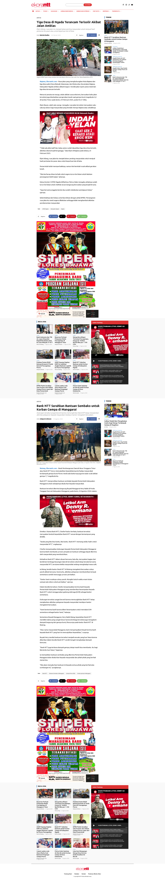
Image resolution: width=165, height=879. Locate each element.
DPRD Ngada (45, 209)
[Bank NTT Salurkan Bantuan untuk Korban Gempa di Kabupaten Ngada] (81, 354)
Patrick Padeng (40, 344)
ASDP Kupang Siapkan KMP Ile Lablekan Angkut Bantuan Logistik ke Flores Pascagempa (63, 364)
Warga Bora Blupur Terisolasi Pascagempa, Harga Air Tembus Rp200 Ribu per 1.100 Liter (81, 340)
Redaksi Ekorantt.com (42, 393)
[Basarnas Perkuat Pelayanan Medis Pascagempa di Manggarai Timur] (63, 329)
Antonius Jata (76, 393)
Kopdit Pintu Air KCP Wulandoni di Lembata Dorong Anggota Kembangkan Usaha (119, 60)
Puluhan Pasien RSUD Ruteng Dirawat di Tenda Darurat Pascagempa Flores (45, 364)
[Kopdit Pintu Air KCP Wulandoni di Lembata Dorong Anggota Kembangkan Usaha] (108, 59)
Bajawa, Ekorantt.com (48, 81)
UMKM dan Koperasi (117, 56)
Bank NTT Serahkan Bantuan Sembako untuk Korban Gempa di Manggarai (115, 39)
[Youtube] (132, 4)
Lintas (39, 18)
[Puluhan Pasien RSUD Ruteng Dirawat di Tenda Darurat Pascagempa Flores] (45, 354)
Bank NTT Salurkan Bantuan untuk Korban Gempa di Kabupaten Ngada (80, 364)
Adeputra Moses (108, 43)
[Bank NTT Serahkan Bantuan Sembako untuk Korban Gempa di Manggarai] (116, 27)
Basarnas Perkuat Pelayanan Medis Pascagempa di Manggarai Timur (61, 339)
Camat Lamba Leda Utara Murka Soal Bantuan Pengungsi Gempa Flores (61, 388)
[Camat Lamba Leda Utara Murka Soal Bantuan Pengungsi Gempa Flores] (63, 377)
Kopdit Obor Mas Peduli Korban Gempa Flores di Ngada (120, 69)
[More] (99, 35)
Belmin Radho (44, 35)
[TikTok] (129, 4)
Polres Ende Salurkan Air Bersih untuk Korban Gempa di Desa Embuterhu (81, 388)
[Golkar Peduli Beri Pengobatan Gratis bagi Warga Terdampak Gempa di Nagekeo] (108, 49)
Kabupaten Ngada (55, 209)
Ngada (62, 209)
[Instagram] (126, 4)
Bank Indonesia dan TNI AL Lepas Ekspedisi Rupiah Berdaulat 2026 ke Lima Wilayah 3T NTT (120, 79)
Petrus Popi (75, 346)
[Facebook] (123, 4)
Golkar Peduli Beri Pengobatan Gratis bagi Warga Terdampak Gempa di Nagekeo (120, 50)
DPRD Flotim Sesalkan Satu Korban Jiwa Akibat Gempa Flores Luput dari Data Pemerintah (45, 388)
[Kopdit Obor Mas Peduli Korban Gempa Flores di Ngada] (108, 69)
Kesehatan (115, 46)
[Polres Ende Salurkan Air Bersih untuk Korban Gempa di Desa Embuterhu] (81, 377)
